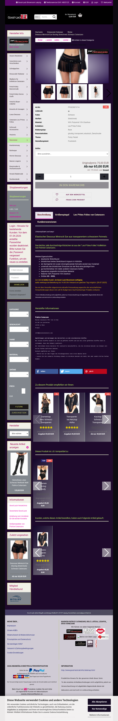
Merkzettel (107, 2)
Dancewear (13, 140)
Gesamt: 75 (13, 213)
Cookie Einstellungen (15, 653)
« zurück (48, 40)
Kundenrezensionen (46, 222)
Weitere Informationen (99, 715)
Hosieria (12, 135)
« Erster (39, 40)
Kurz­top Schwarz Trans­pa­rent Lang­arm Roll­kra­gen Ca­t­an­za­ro (98, 420)
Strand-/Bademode (16, 174)
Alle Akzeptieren (99, 702)
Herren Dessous (15, 156)
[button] (86, 3)
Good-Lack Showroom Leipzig (29, 2)
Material (13, 355)
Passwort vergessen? (17, 295)
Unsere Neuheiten (15, 56)
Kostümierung (14, 145)
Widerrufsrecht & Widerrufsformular (21, 635)
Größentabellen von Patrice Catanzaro (17, 525)
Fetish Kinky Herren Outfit (16, 95)
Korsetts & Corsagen (16, 109)
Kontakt (77, 2)
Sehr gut (12, 206)
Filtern (19, 407)
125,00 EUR (19, 490)
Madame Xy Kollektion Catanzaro (16, 80)
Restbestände (14, 179)
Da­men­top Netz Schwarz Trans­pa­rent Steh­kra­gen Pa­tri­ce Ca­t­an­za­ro (46, 420)
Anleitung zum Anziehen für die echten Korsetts (18, 517)
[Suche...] (54, 17)
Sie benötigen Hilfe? (15, 644)
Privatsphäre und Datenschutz (19, 639)
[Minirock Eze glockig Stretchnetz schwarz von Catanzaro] (72, 66)
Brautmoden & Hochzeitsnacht (15, 168)
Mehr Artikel (14, 47)
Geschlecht (14, 325)
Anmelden (19, 285)
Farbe (12, 340)
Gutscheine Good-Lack (18, 511)
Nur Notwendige (99, 709)
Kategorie (14, 310)
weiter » (57, 40)
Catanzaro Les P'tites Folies (17, 121)
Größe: (37, 148)
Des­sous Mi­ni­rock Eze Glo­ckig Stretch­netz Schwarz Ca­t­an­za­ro (19, 566)
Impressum (11, 626)
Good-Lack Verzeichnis (18, 506)
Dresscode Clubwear (16, 74)
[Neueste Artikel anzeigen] (27, 447)
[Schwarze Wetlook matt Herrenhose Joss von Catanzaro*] (19, 464)
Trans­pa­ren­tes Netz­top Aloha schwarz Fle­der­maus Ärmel (72, 420)
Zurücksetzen (19, 413)
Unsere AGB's (12, 630)
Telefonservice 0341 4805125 (57, 2)
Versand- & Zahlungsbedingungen (20, 648)
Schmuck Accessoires (13, 128)
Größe (12, 370)
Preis (11, 386)
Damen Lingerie (15, 161)
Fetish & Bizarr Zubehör (14, 103)
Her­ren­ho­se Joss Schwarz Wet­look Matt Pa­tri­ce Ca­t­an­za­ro (19, 482)
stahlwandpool (15, 217)
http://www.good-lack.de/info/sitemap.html (78, 670)
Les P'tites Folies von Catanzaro (89, 214)
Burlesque (13, 150)
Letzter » (66, 40)
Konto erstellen (15, 291)
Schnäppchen (14, 69)
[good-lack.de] (18, 16)
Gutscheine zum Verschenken (15, 62)
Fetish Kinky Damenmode (14, 88)
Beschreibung (44, 214)
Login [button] (95, 2)
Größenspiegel (62, 214)
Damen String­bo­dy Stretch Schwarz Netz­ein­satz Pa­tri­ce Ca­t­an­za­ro (43, 486)
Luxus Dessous (14, 114)
